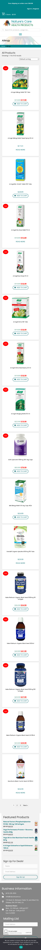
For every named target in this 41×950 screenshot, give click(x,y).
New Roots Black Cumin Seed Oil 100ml (20, 781)
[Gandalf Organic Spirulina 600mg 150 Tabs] (20, 537)
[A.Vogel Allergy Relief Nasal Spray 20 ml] (20, 124)
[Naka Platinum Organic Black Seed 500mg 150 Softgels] (20, 675)
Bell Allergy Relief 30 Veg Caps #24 (20, 506)
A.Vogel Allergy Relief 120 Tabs (20, 92)
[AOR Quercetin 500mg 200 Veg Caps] (20, 445)
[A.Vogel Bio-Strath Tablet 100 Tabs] (20, 169)
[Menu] (20, 34)
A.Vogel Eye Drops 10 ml (20, 276)
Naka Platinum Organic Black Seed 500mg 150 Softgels (20, 690)
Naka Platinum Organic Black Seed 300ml (20, 643)
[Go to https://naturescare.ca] (20, 23)
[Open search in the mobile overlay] (20, 29)
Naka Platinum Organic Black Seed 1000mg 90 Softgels (20, 598)
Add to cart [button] (22, 104)
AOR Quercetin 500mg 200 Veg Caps (20, 460)
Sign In (29, 9)
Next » (25, 805)
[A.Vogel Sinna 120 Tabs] (20, 307)
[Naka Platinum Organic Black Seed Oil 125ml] (20, 721)
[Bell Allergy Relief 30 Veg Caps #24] (20, 491)
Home (3, 46)
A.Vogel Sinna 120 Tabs (20, 322)
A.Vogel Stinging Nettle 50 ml (20, 414)
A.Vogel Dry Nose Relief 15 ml (20, 230)
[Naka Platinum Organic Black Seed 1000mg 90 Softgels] (20, 583)
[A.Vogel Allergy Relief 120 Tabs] (20, 78)
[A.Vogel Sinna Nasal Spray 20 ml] (20, 353)
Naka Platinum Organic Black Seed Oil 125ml (20, 735)
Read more (20, 150)
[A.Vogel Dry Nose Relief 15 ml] (20, 215)
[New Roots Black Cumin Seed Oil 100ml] (20, 767)
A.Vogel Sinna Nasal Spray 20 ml (20, 368)
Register (36, 9)
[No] (39, 944)
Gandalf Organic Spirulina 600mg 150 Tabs (20, 551)
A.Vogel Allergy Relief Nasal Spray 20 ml (20, 138)
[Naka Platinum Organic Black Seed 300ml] (20, 629)
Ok (21, 947)
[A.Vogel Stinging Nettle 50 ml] (20, 399)
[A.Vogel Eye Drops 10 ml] (20, 261)
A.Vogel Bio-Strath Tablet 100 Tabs (20, 184)
